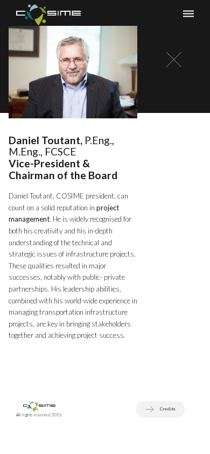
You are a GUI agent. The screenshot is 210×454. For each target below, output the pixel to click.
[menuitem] (48, 13)
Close (173, 96)
